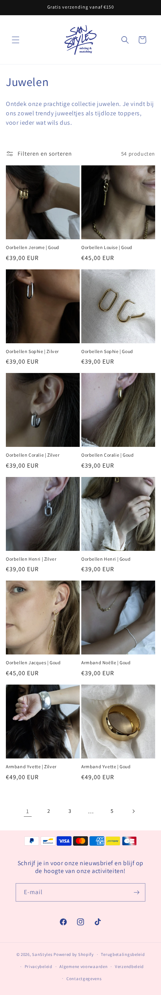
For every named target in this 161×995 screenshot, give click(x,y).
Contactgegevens (84, 978)
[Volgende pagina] (133, 811)
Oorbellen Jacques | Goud (33, 662)
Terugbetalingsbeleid (123, 954)
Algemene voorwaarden (83, 966)
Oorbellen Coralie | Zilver (33, 455)
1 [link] (27, 811)
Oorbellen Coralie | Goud (107, 455)
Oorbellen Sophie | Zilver (32, 351)
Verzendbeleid (129, 966)
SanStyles (42, 954)
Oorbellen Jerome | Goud (32, 247)
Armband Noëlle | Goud (106, 662)
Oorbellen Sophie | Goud (107, 351)
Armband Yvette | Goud (106, 766)
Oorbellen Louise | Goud (106, 247)
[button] (15, 39)
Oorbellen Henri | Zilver (31, 559)
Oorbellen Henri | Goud (106, 559)
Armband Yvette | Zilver (31, 766)
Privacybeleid (38, 966)
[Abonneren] (136, 892)
